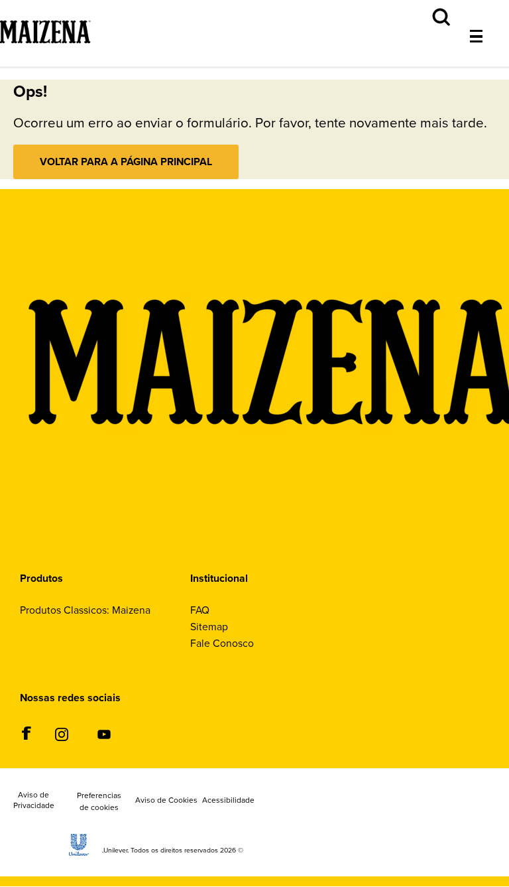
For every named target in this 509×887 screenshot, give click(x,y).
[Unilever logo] (79, 852)
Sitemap (209, 626)
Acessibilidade (228, 800)
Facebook (26, 732)
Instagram (61, 734)
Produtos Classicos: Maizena (85, 610)
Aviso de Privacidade (33, 800)
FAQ (199, 610)
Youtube (103, 734)
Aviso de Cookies (166, 800)
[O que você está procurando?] (486, 7)
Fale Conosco (222, 643)
